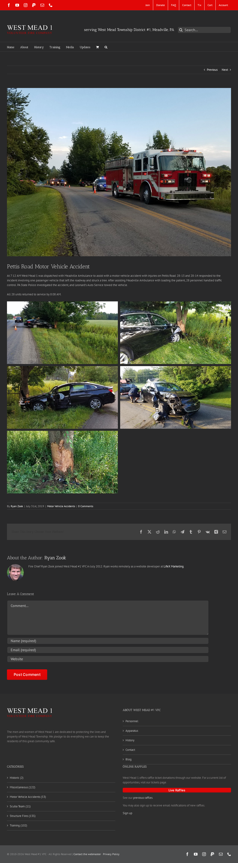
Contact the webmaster (87, 854)
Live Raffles (177, 790)
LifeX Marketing (174, 566)
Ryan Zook (17, 506)
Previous (212, 70)
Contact (130, 750)
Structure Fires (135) (23, 816)
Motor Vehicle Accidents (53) (28, 797)
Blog (129, 759)
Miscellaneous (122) (22, 787)
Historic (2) (16, 778)
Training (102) (18, 825)
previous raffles (142, 798)
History (130, 740)
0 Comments (85, 506)
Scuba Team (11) (20, 806)
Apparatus (132, 731)
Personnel (132, 721)
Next (225, 70)
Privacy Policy (111, 854)
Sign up (127, 813)
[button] (106, 46)
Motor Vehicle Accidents (61, 506)
